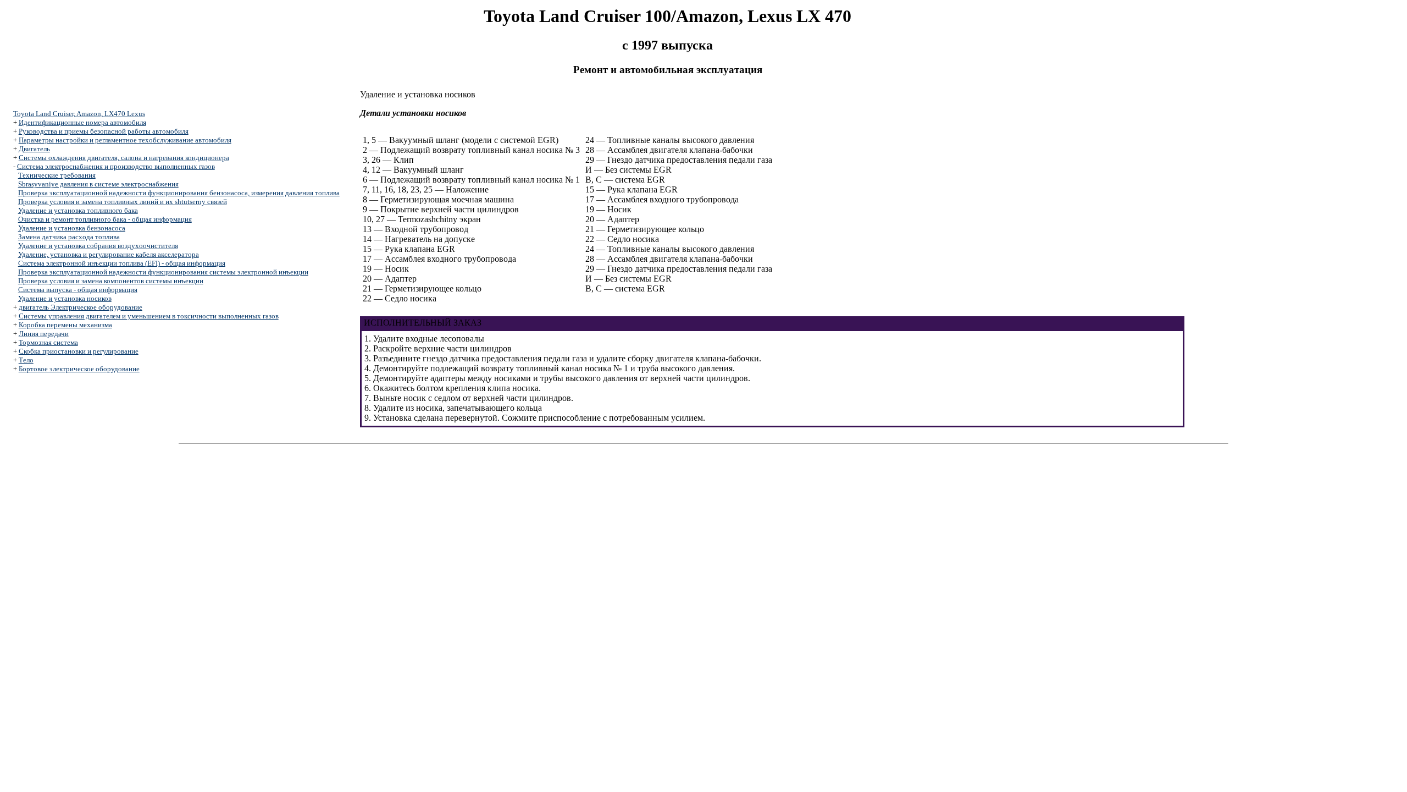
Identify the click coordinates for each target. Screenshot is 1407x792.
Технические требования (57, 175)
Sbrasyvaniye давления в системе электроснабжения (98, 184)
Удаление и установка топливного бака (78, 210)
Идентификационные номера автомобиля (82, 122)
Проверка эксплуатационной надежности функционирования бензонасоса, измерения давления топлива (179, 193)
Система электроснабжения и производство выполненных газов (116, 166)
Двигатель (34, 149)
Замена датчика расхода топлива (69, 237)
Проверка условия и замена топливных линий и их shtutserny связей (122, 201)
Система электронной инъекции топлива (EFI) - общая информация (121, 263)
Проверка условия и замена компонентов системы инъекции (110, 281)
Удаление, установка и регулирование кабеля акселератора (108, 254)
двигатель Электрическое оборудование (80, 307)
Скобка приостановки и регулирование (79, 351)
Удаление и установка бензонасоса (71, 228)
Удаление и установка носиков (65, 298)
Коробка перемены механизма (65, 325)
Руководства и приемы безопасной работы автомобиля (104, 131)
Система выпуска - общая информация (77, 289)
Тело (26, 360)
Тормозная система (48, 342)
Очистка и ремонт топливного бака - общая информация (105, 219)
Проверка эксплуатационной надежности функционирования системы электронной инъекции (163, 272)
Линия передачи (44, 333)
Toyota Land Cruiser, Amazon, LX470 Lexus (79, 113)
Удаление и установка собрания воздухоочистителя (98, 245)
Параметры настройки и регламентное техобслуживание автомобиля (125, 140)
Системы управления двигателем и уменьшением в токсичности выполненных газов (149, 316)
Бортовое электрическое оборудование (79, 369)
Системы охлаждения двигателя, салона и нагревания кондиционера (124, 157)
